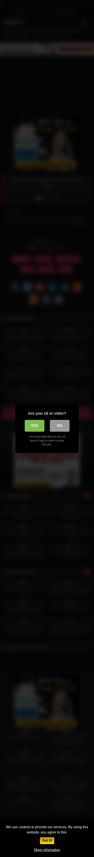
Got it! (47, 840)
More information (47, 850)
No (59, 426)
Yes (34, 426)
